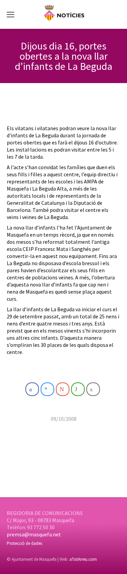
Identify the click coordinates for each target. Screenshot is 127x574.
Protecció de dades (24, 543)
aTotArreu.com (83, 559)
